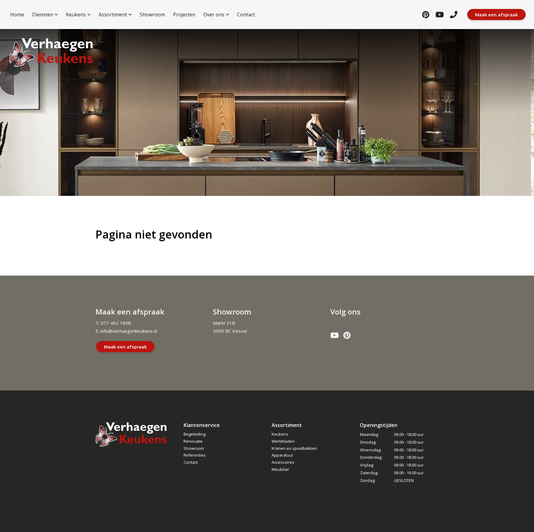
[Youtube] (439, 14)
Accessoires (283, 462)
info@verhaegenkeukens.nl (128, 331)
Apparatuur (282, 455)
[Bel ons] (453, 14)
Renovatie (193, 441)
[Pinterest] (425, 14)
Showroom (194, 448)
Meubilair (280, 469)
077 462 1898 (116, 323)
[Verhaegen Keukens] (51, 52)
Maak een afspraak (125, 347)
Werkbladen (283, 441)
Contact (191, 462)
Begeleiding (195, 434)
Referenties (195, 455)
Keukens (280, 434)
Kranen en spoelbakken (294, 448)
